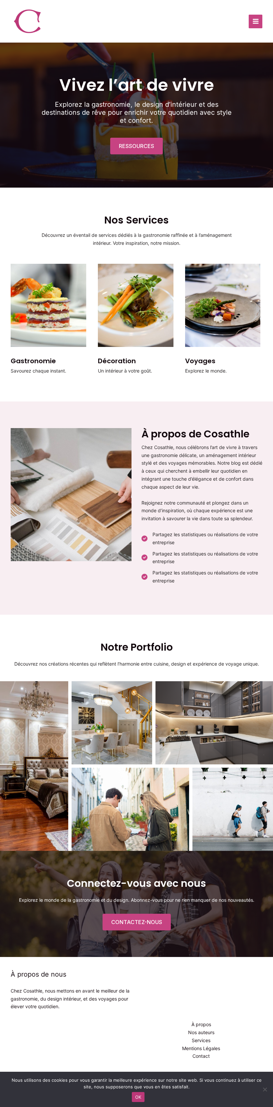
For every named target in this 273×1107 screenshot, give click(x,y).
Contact (201, 1056)
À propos (201, 1024)
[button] (136, 146)
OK (138, 1097)
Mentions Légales (201, 1048)
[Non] (264, 1089)
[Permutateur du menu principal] (255, 21)
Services (201, 1040)
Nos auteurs (201, 1032)
